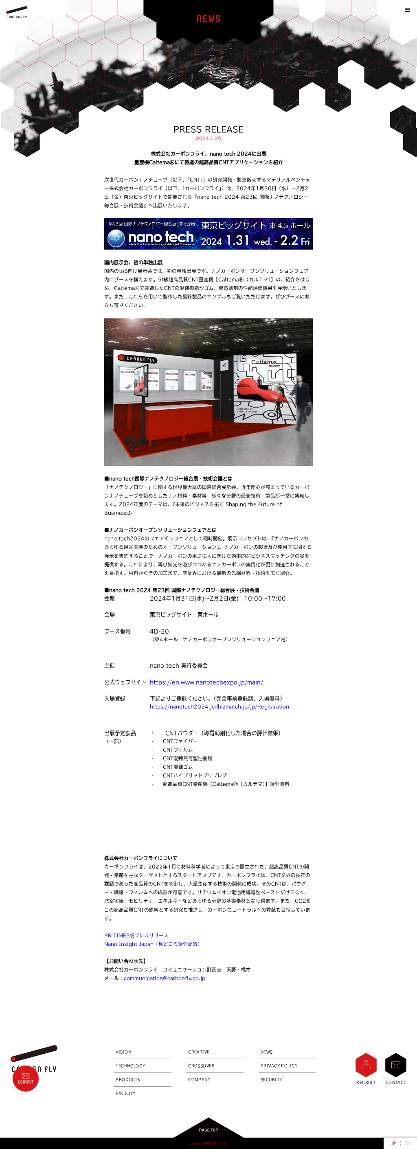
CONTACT (396, 1082)
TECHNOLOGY (130, 1066)
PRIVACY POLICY (279, 1066)
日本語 (393, 1143)
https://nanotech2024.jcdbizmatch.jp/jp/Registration (219, 706)
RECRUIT (365, 1082)
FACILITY (126, 1093)
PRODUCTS (128, 1079)
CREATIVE (199, 1052)
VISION (123, 1052)
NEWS (267, 1052)
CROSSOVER (201, 1066)
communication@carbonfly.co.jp (164, 978)
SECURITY (271, 1079)
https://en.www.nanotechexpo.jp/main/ (206, 682)
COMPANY (199, 1079)
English (407, 1143)
